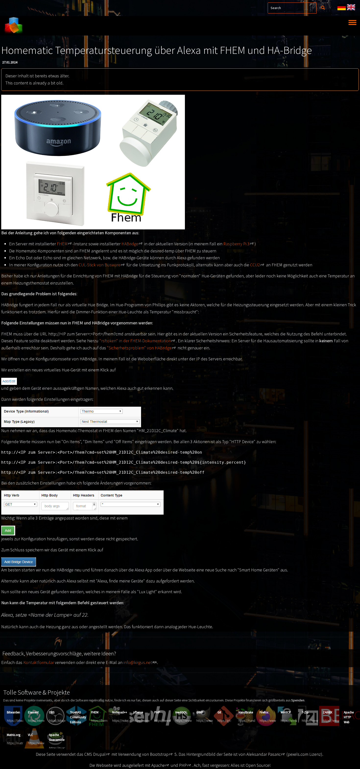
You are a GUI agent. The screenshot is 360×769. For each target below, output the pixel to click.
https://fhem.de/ (102, 721)
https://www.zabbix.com (339, 721)
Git (219, 712)
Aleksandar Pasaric (263, 754)
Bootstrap (159, 754)
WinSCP (286, 712)
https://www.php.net (167, 721)
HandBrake (246, 712)
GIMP (199, 712)
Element (33, 712)
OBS (51, 712)
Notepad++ (119, 712)
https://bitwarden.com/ (22, 721)
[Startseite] (13, 25)
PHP (157, 712)
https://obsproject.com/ (64, 721)
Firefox (264, 712)
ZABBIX (327, 712)
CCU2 (255, 265)
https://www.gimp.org (210, 721)
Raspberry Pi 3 (236, 244)
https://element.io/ (40, 721)
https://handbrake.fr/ (252, 721)
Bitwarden (13, 712)
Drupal (99, 754)
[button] (93, 161)
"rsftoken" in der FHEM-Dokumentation (135, 340)
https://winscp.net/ (293, 721)
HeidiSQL (181, 712)
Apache (158, 765)
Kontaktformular (38, 662)
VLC (30, 735)
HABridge (129, 244)
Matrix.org (13, 735)
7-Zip (305, 712)
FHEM (62, 244)
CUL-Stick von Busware (99, 265)
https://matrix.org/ (19, 743)
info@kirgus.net (137, 662)
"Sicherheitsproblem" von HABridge (139, 348)
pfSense (138, 712)
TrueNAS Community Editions (78, 717)
